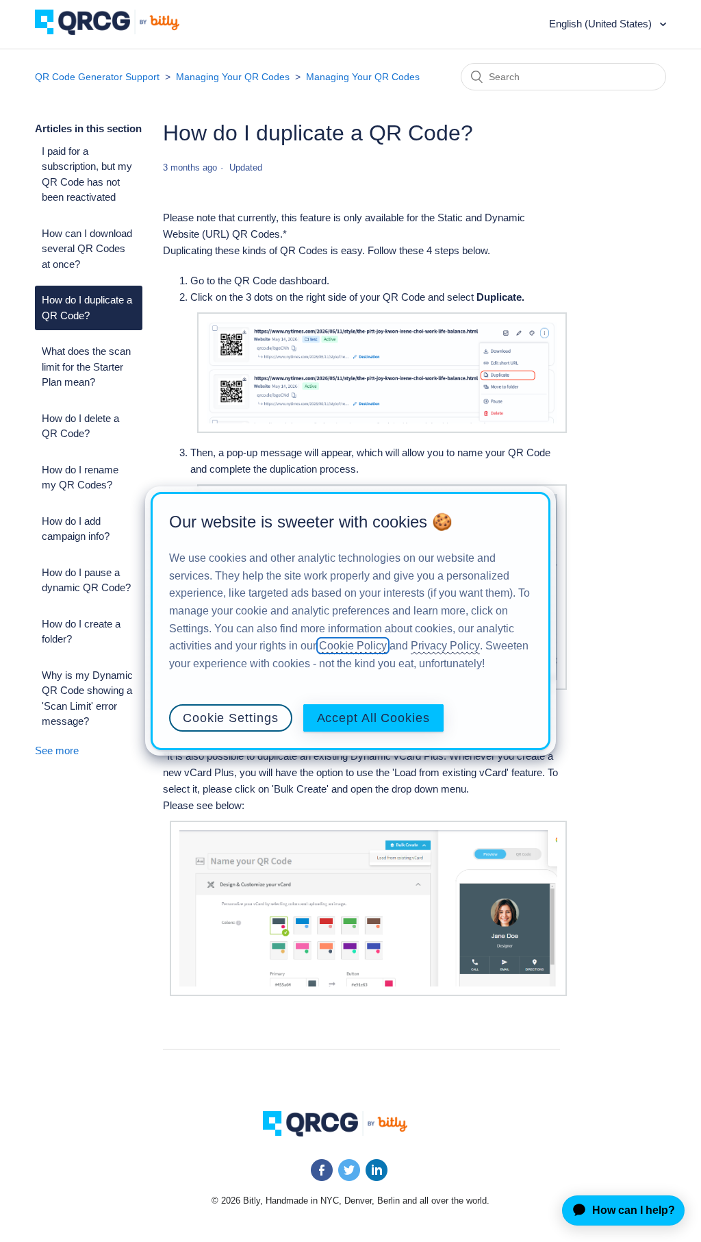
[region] (350, 621)
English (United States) (601, 23)
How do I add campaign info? (76, 529)
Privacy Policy (445, 645)
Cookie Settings (231, 718)
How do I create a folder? (81, 631)
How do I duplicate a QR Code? (87, 307)
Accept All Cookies (373, 718)
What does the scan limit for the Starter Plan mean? (86, 366)
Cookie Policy (353, 645)
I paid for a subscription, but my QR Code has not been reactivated (87, 174)
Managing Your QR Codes (233, 76)
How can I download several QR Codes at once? (87, 248)
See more (57, 750)
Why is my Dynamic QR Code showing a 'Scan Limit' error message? (87, 698)
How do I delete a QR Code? (80, 426)
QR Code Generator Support (97, 76)
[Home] (117, 31)
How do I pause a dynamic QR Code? (86, 580)
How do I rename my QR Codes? (80, 477)
